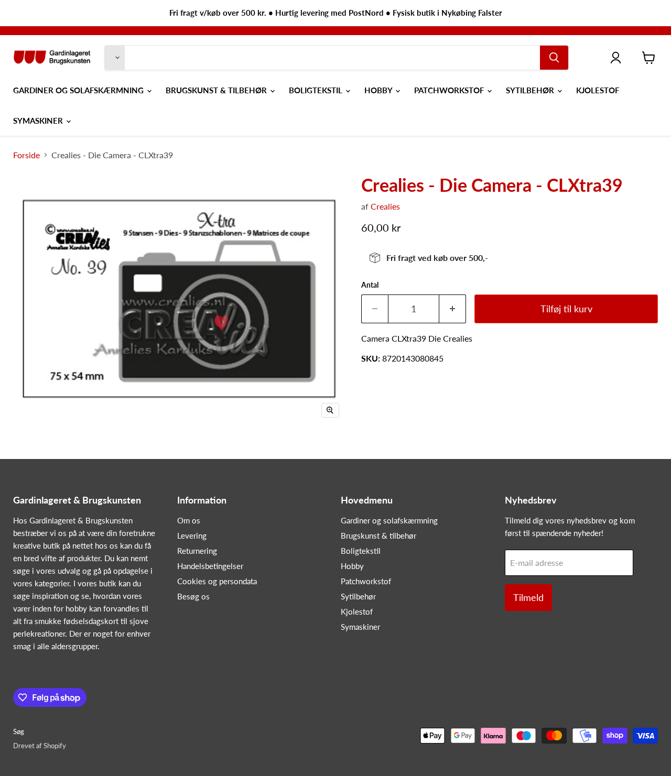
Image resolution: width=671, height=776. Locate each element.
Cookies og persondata (217, 581)
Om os (188, 520)
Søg (18, 731)
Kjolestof (597, 90)
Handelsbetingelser (210, 566)
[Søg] (554, 58)
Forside (26, 155)
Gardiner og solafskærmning (79, 90)
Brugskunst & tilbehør (217, 90)
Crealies (385, 206)
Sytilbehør (531, 90)
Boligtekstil (316, 90)
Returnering (197, 550)
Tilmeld (528, 597)
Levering (192, 535)
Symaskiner (39, 120)
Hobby (379, 90)
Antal (369, 285)
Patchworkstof (450, 90)
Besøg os (193, 596)
